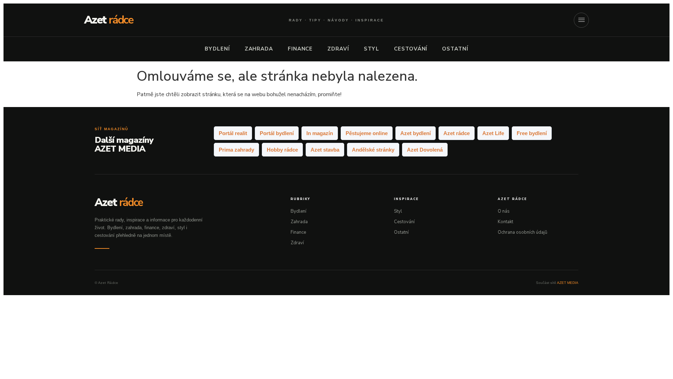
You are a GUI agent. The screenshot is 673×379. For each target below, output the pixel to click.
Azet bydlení (415, 133)
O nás (504, 211)
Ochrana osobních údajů (522, 232)
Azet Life (493, 133)
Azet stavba (325, 150)
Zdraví (338, 48)
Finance (300, 48)
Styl (372, 48)
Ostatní (455, 48)
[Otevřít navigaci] (581, 20)
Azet (108, 20)
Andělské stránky (373, 150)
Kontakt (505, 222)
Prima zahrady (236, 150)
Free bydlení (532, 133)
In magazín (319, 133)
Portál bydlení (277, 133)
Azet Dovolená (425, 150)
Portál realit (233, 133)
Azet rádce (456, 133)
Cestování (410, 48)
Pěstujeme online (367, 133)
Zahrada (259, 48)
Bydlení (217, 48)
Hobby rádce (282, 150)
